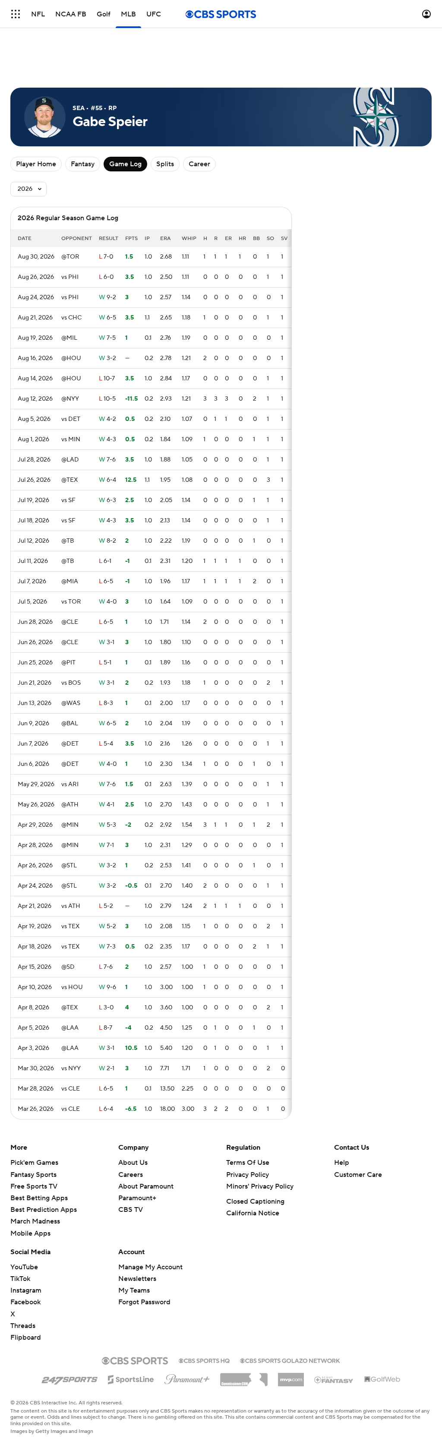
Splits (165, 164)
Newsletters (137, 1278)
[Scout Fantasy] (334, 1379)
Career (199, 164)
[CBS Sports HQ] (204, 1360)
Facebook (25, 1302)
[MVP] (291, 1376)
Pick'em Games (34, 1162)
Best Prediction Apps (43, 1209)
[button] (15, 14)
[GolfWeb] (382, 1379)
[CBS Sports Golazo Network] (290, 1360)
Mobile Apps (30, 1233)
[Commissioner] (244, 1376)
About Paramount (146, 1186)
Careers (130, 1174)
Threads (22, 1326)
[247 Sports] (69, 1378)
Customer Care (358, 1174)
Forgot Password (144, 1302)
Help (341, 1162)
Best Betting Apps (39, 1198)
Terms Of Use (247, 1162)
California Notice (252, 1213)
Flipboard (25, 1337)
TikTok (20, 1278)
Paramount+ (137, 1198)
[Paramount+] (187, 1377)
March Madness (35, 1221)
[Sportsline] (131, 1378)
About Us (133, 1162)
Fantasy (83, 164)
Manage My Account (150, 1267)
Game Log (125, 164)
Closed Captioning (255, 1201)
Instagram (25, 1290)
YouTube (24, 1267)
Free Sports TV (33, 1186)
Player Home (36, 164)
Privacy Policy (247, 1174)
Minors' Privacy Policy (260, 1186)
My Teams (134, 1290)
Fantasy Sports (33, 1174)
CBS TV (130, 1209)
